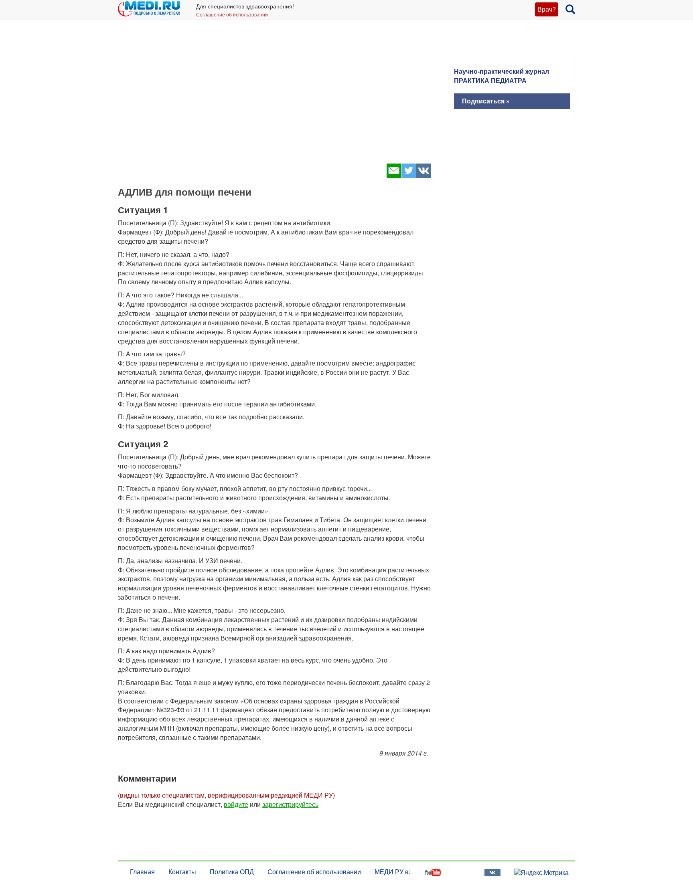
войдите (236, 804)
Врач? (546, 9)
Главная (142, 871)
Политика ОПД (232, 871)
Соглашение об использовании (232, 14)
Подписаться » (486, 100)
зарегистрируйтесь (290, 804)
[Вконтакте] (423, 175)
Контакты (182, 871)
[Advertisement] (274, 96)
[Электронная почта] (393, 175)
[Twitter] (408, 175)
